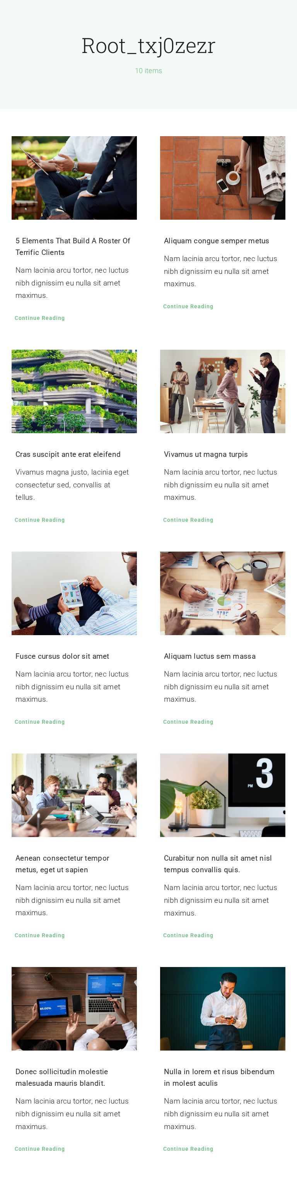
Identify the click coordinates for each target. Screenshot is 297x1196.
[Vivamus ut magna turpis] (222, 391)
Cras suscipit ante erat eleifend (68, 454)
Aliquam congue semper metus (217, 240)
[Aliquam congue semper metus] (222, 178)
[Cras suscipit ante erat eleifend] (74, 391)
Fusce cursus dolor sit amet (62, 656)
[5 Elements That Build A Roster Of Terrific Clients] (74, 178)
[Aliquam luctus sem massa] (222, 593)
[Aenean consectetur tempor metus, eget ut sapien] (74, 795)
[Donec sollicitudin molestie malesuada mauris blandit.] (74, 1009)
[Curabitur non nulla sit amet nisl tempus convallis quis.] (222, 795)
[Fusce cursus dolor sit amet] (74, 593)
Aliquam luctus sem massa (210, 656)
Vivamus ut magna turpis (206, 454)
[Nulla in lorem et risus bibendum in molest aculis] (222, 1009)
